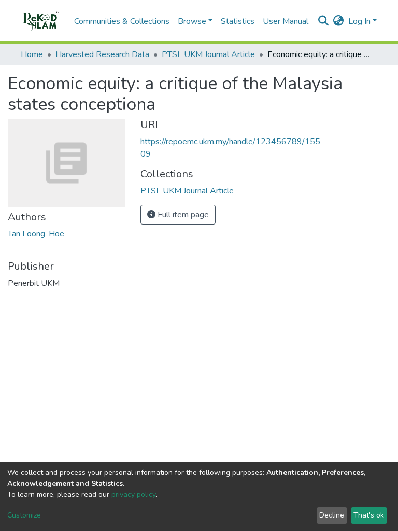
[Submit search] (323, 21)
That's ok (368, 515)
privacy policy (133, 494)
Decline (331, 515)
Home (32, 54)
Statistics (237, 21)
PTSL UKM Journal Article (208, 54)
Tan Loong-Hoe (36, 234)
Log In (359, 21)
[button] (338, 21)
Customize (24, 515)
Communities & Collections (121, 21)
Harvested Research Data (102, 54)
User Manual (285, 21)
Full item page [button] (182, 214)
